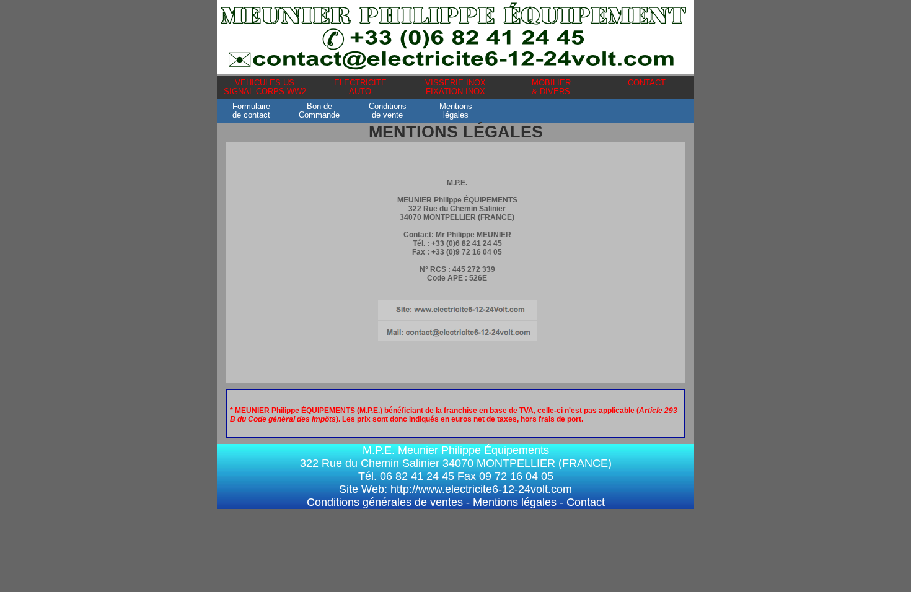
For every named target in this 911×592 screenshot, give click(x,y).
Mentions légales (515, 502)
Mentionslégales (455, 111)
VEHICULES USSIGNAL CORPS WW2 (265, 87)
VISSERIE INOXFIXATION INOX (455, 87)
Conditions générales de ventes (385, 502)
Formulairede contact (251, 111)
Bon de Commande (319, 111)
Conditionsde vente (388, 111)
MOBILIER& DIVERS (551, 87)
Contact (585, 502)
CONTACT (647, 83)
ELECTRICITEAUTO (360, 87)
